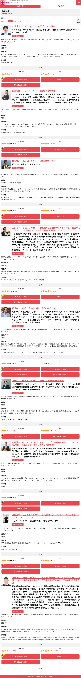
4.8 (51, 651)
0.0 (46, 363)
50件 (21, 21)
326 (14, 430)
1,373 (56, 651)
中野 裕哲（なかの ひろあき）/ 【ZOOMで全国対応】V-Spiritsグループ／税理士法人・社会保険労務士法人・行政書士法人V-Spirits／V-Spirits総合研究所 (46, 580)
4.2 (9, 430)
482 (16, 291)
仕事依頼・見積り (22, 85)
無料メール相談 (22, 79)
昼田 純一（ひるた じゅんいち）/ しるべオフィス (34, 308)
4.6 (11, 211)
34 (55, 430)
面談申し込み (61, 79)
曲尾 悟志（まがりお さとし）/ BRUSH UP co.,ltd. (34, 161)
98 (15, 144)
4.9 (11, 74)
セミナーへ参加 (22, 374)
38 (15, 560)
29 (15, 497)
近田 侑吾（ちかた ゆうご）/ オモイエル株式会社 (34, 26)
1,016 (14, 651)
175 (55, 291)
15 (15, 74)
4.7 (51, 144)
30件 (15, 21)
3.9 (9, 651)
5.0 (51, 74)
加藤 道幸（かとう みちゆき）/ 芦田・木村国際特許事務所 (38, 381)
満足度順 (61, 6)
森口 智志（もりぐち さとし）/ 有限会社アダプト (34, 91)
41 (15, 211)
